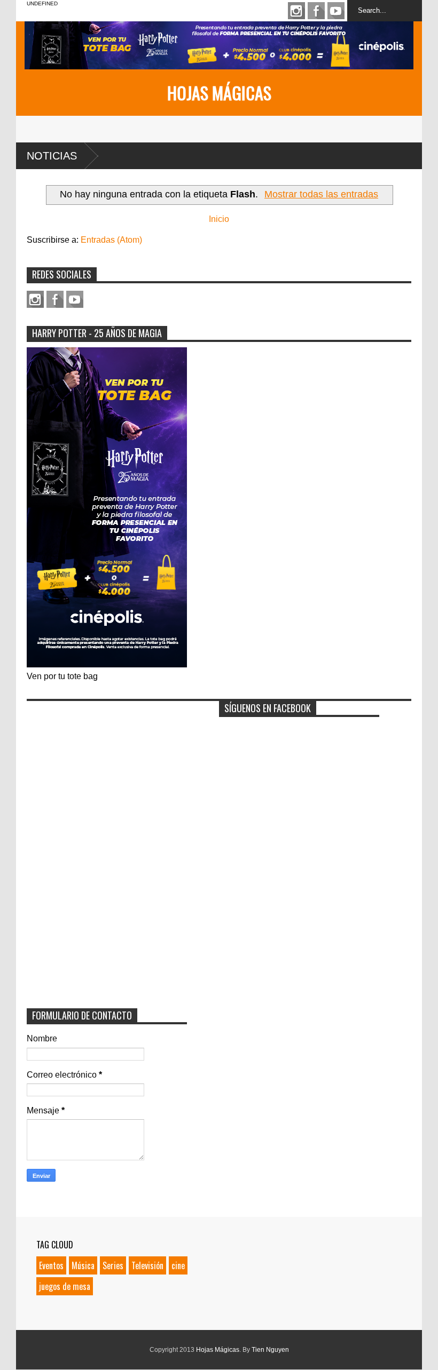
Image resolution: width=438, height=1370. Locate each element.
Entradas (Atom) (111, 239)
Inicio (219, 219)
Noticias (52, 156)
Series (113, 1265)
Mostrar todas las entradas (321, 194)
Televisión (147, 1265)
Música (83, 1265)
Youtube (336, 10)
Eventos (51, 1265)
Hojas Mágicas (219, 92)
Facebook (316, 10)
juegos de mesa (64, 1286)
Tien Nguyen (270, 1349)
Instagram (296, 10)
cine (178, 1265)
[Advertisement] (107, 773)
